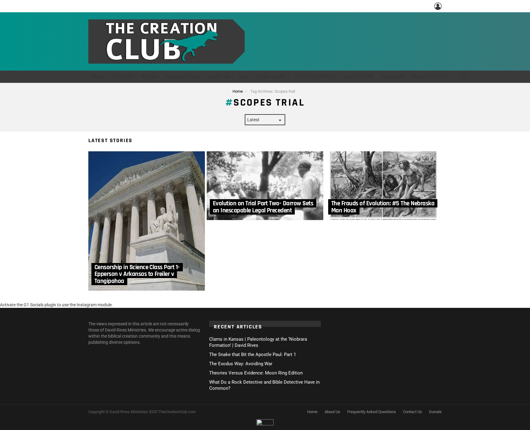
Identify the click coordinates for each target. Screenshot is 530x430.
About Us (219, 76)
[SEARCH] (464, 77)
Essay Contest (430, 76)
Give (244, 76)
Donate (435, 411)
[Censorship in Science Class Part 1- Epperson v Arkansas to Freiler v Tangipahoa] (146, 221)
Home (97, 76)
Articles (122, 76)
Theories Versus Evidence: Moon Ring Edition (256, 373)
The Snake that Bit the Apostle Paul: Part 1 (252, 354)
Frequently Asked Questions (371, 411)
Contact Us (412, 411)
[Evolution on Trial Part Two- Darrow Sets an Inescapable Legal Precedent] (265, 185)
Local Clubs (271, 76)
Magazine (393, 76)
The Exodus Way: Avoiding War (240, 363)
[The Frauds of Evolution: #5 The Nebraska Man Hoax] (383, 185)
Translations (182, 76)
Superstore (359, 76)
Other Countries (315, 76)
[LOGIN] (438, 6)
